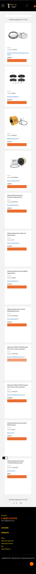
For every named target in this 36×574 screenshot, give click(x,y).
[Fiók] (30, 5)
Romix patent (10, 433)
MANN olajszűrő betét (13, 139)
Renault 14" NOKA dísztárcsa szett (16, 395)
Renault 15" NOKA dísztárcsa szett (16, 357)
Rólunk (2, 538)
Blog (2, 546)
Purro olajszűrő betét (12, 319)
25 (21, 503)
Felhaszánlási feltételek (7, 544)
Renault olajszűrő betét (13, 181)
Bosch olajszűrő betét (13, 205)
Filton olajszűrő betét (12, 281)
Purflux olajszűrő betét (13, 243)
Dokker (8, 176)
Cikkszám (9, 50)
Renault (9, 48)
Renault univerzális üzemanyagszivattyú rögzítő (18, 54)
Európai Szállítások (5, 549)
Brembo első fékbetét (13, 97)
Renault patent (11, 471)
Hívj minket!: (9, 517)
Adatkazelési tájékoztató (7, 541)
